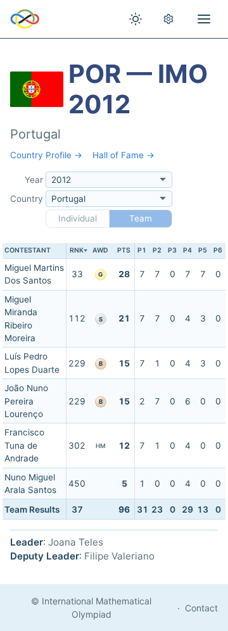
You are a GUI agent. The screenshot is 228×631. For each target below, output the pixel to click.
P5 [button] (202, 250)
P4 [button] (187, 250)
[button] (76, 251)
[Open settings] (168, 19)
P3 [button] (172, 250)
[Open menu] (204, 19)
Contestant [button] (27, 250)
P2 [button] (157, 250)
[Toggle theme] (135, 19)
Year (34, 180)
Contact (201, 608)
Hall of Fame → (123, 155)
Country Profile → (46, 155)
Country (26, 199)
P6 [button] (217, 250)
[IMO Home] (25, 19)
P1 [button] (141, 250)
